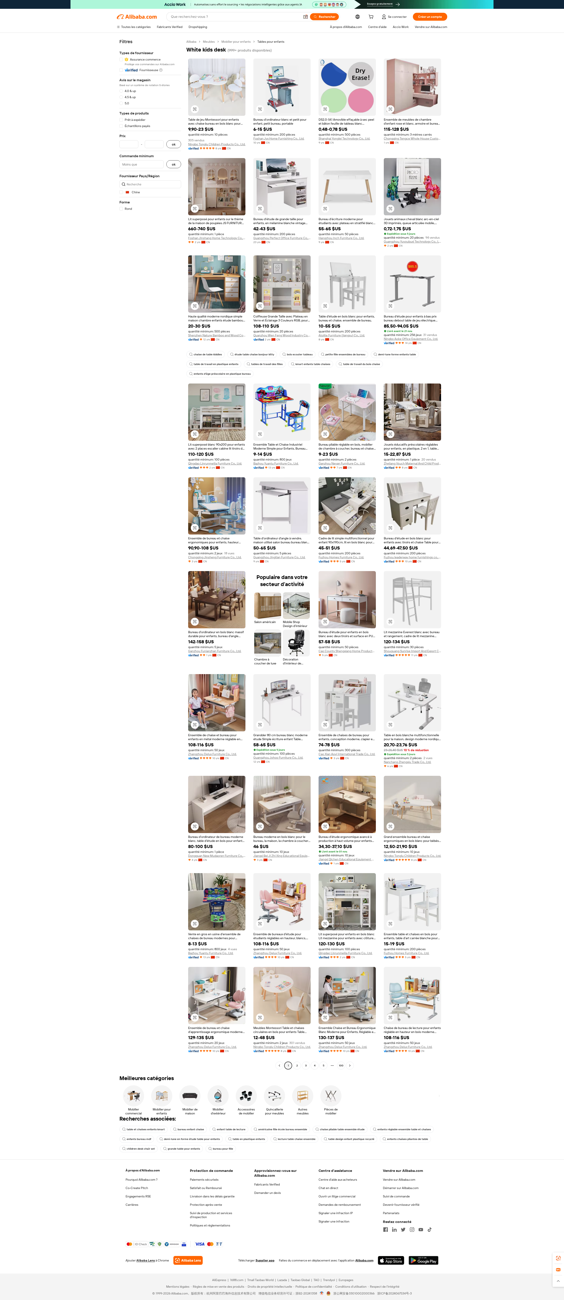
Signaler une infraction (334, 1221)
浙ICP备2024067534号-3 (394, 1293)
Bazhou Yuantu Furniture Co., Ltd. (276, 463)
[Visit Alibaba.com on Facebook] (385, 1229)
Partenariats (391, 1213)
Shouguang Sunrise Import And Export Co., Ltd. (412, 651)
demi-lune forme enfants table (397, 354)
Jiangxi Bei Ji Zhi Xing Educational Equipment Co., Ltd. (282, 855)
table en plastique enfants (249, 1139)
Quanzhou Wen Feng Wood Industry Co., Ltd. (282, 335)
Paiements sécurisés (204, 1179)
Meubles (209, 41)
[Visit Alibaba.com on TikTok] (429, 1229)
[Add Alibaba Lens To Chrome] (188, 1260)
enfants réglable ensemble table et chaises (404, 1129)
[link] (558, 1258)
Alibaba (191, 41)
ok (174, 144)
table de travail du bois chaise (361, 364)
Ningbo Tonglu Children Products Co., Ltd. (216, 144)
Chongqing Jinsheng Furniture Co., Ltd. (214, 557)
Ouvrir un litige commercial (337, 1196)
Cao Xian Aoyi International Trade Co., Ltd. (347, 754)
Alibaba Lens (145, 1260)
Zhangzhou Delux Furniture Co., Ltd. (212, 754)
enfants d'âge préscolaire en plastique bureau (222, 373)
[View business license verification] (322, 1293)
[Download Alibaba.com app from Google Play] (423, 1260)
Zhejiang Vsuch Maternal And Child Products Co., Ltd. (412, 463)
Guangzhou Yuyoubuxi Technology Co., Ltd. (412, 241)
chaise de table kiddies (208, 354)
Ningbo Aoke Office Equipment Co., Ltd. (411, 339)
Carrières (132, 1204)
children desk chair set (141, 1148)
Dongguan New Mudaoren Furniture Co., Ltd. (216, 855)
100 (341, 1065)
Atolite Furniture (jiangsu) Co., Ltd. (342, 335)
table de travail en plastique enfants (216, 364)
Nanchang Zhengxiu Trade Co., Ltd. (407, 762)
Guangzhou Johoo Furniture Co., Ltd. (278, 757)
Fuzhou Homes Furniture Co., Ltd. (341, 557)
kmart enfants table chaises (312, 364)
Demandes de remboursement (340, 1204)
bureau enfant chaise (191, 1129)
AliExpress (219, 1280)
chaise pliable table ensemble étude (342, 1129)
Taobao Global (300, 1280)
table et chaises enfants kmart (146, 1129)
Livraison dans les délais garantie (212, 1196)
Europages (346, 1280)
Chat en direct (328, 1188)
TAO (316, 1280)
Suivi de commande (396, 1196)
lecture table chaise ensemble (296, 1139)
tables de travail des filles (267, 364)
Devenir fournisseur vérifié (401, 1204)
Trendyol (329, 1280)
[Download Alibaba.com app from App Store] (391, 1260)
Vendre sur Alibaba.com (399, 1179)
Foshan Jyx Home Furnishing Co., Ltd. (278, 138)
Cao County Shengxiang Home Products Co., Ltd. (347, 651)
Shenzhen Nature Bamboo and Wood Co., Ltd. (216, 335)
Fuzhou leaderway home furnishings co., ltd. (412, 557)
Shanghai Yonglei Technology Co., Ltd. (344, 138)
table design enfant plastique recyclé (351, 1139)
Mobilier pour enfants (236, 41)
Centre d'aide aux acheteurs (338, 1179)
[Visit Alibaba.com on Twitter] (403, 1229)
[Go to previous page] (279, 1066)
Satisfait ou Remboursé (206, 1188)
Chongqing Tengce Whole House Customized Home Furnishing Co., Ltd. (412, 138)
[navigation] (150, 554)
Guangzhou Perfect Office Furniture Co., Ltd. (282, 238)
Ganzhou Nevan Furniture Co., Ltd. (342, 463)
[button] (305, 16)
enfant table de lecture (231, 1129)
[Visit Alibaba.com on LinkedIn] (394, 1229)
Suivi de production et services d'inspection (211, 1215)
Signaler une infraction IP (336, 1213)
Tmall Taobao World (260, 1280)
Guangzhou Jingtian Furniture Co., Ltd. (279, 557)
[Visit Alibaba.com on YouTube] (420, 1229)
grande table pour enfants (184, 1148)
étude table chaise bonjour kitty (254, 354)
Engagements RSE (138, 1196)
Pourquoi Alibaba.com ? (142, 1179)
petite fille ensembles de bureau (345, 354)
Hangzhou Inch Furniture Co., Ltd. (341, 238)
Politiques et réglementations (210, 1225)
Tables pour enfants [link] (270, 41)
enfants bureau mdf (139, 1139)
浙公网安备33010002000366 (354, 1293)
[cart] (372, 17)
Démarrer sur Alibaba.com (401, 1188)
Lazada (282, 1280)
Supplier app (265, 1260)
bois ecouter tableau (300, 354)
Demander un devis (267, 1193)
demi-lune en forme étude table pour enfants (192, 1139)
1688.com (236, 1280)
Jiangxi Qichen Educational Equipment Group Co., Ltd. (347, 859)
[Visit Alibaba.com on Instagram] (412, 1229)
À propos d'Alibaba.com (143, 1170)
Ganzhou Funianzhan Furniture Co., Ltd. (214, 651)
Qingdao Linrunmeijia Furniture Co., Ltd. (215, 463)
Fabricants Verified (267, 1184)
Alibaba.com (364, 1260)
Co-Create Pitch (137, 1188)
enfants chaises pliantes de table (407, 1139)
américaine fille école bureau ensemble (282, 1129)
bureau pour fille (223, 1148)
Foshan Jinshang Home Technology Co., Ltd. (216, 238)
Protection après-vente (206, 1204)
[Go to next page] (350, 1066)
